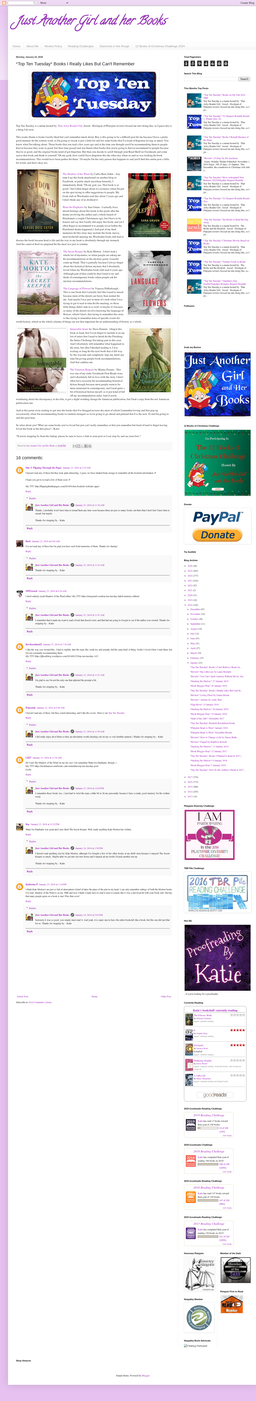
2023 (190, 580)
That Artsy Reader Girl (70, 125)
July (192, 633)
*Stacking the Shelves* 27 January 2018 (209, 681)
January (194, 662)
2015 (190, 786)
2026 (190, 565)
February (195, 657)
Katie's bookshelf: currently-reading (215, 1010)
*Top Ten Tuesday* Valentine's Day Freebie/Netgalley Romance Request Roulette (224, 282)
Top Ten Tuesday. (116, 712)
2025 (190, 570)
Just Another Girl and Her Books (52, 505)
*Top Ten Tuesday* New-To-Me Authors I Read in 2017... (217, 769)
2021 (190, 590)
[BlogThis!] (78, 446)
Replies (32, 498)
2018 (190, 604)
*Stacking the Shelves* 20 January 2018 (209, 709)
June (192, 638)
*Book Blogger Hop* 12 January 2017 (208, 751)
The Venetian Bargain (82, 369)
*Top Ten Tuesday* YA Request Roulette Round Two (226, 200)
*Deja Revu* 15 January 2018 (204, 704)
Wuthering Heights (203, 1060)
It (194, 1030)
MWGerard (31, 591)
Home (16, 46)
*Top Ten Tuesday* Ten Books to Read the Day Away (225, 221)
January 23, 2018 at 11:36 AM (89, 505)
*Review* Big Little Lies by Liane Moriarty (210, 671)
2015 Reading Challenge (208, 1223)
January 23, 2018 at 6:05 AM (46, 541)
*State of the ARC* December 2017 (207, 718)
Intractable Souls (79, 329)
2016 (190, 781)
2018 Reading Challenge (208, 1151)
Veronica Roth (202, 1048)
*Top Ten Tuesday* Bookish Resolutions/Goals (212, 723)
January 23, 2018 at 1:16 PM (52, 884)
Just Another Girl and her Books (91, 21)
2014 (190, 791)
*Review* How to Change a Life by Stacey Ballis (213, 737)
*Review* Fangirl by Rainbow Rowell (208, 741)
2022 (190, 585)
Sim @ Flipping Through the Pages (44, 467)
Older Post (166, 996)
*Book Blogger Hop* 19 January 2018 (208, 713)
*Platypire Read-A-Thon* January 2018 (209, 727)
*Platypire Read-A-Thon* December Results (211, 732)
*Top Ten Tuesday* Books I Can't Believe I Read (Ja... (216, 667)
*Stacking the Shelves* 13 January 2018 (209, 746)
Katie (200, 1120)
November (195, 613)
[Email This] (75, 446)
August (194, 628)
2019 (190, 599)
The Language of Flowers (77, 288)
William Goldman (203, 1018)
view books (227, 1135)
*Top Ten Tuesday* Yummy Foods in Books (224, 261)
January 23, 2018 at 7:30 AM (57, 644)
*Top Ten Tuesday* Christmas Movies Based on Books (226, 242)
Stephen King (201, 1033)
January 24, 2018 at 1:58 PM (89, 848)
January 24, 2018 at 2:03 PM (89, 914)
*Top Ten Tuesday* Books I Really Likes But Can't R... (216, 690)
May (192, 643)
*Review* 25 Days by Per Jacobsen (220, 158)
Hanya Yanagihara (203, 1078)
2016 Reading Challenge (208, 1187)
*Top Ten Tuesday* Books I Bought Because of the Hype (226, 138)
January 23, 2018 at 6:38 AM (52, 590)
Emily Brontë (201, 1063)
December (195, 609)
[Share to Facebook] (86, 446)
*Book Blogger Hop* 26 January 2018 (208, 685)
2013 (190, 796)
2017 (190, 777)
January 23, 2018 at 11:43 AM (89, 565)
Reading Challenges (81, 46)
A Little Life (199, 1075)
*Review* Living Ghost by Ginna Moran (209, 695)
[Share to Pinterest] (90, 446)
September (195, 623)
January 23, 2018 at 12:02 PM (89, 788)
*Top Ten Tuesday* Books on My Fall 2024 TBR (224, 96)
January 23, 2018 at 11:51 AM (89, 674)
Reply (28, 491)
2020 (190, 595)
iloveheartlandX (34, 644)
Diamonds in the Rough (114, 46)
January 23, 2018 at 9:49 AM (51, 707)
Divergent (198, 1045)
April (193, 648)
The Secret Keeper (73, 251)
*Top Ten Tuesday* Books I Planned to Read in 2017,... (216, 755)
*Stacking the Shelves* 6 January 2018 (208, 760)
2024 (190, 575)
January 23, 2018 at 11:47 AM (89, 614)
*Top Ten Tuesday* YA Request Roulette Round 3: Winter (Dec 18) (226, 117)
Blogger (145, 1375)
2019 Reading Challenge (208, 1115)
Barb (28, 541)
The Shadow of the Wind (76, 174)
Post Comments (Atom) (40, 1002)
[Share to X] (82, 446)
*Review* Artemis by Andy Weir (206, 699)
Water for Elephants (73, 207)
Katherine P (32, 884)
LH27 (28, 757)
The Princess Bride (203, 1015)
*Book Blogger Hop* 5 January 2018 (208, 765)
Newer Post (22, 996)
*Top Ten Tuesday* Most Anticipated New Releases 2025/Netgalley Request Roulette (223, 179)
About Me (32, 46)
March (193, 652)
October (194, 618)
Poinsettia (31, 707)
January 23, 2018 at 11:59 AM (89, 731)
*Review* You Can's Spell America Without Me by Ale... (217, 676)
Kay (28, 824)
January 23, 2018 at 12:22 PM (45, 824)
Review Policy (53, 46)
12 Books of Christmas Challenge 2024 (160, 46)
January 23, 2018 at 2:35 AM (77, 467)
